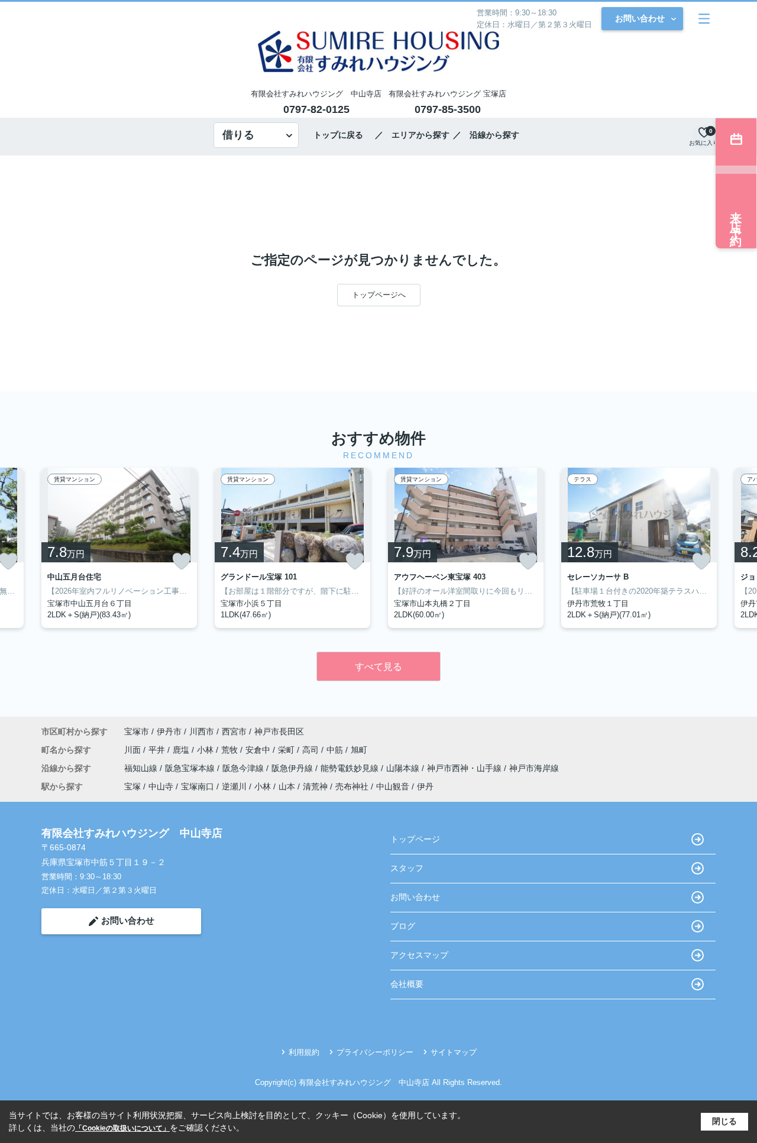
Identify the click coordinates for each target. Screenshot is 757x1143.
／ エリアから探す (412, 135)
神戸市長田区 (279, 731)
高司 (311, 750)
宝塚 (132, 786)
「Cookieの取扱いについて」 (122, 1128)
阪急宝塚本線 (191, 768)
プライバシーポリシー (375, 1052)
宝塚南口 (197, 786)
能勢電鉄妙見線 (351, 768)
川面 (133, 750)
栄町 (287, 750)
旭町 (359, 750)
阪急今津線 (244, 768)
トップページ (415, 839)
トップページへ (379, 294)
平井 (157, 750)
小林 (206, 750)
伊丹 (425, 786)
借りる (238, 135)
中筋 (335, 750)
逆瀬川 (234, 786)
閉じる (724, 1121)
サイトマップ (454, 1052)
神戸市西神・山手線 (465, 768)
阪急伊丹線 (293, 768)
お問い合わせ (640, 18)
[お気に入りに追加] (181, 561)
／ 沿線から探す (486, 135)
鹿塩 (182, 750)
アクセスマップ (419, 955)
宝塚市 (136, 731)
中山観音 (392, 786)
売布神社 (351, 786)
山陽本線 (404, 768)
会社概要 (406, 984)
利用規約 (304, 1052)
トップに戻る (342, 135)
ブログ (402, 926)
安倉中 (259, 750)
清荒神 (315, 786)
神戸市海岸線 (534, 768)
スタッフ (406, 868)
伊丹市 (169, 731)
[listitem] (119, 548)
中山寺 (160, 786)
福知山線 (142, 768)
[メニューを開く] (704, 18)
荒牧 (230, 750)
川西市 (201, 731)
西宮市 (234, 731)
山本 (287, 786)
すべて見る (378, 667)
